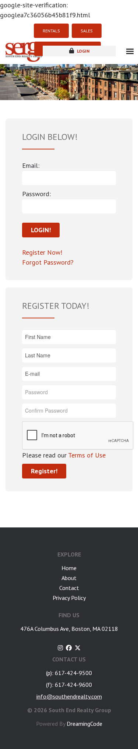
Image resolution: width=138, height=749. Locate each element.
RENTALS (51, 30)
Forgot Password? (48, 262)
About (69, 578)
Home (69, 568)
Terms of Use (86, 455)
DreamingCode (84, 723)
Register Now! (42, 252)
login (82, 51)
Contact (69, 587)
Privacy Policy (69, 597)
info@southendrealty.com (69, 696)
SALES (87, 30)
